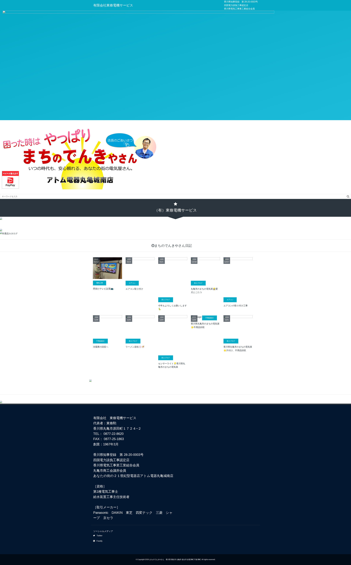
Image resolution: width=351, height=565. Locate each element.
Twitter (99, 535)
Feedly (99, 541)
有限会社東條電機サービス (113, 5)
